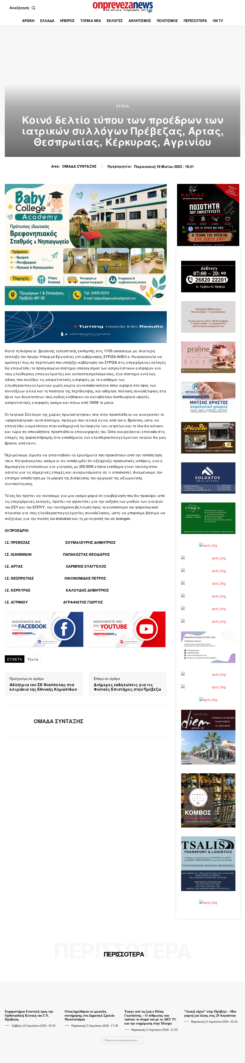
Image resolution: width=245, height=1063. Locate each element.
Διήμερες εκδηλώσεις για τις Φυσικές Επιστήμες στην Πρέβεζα (127, 686)
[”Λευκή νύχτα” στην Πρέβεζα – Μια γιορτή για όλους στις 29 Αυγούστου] (212, 986)
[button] (23, 8)
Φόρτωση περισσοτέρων (121, 1040)
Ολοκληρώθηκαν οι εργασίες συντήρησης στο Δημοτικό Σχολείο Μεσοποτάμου (89, 1015)
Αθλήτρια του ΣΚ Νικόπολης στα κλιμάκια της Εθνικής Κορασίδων (43, 686)
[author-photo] (8, 1025)
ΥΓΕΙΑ (122, 106)
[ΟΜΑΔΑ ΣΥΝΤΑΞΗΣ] (16, 721)
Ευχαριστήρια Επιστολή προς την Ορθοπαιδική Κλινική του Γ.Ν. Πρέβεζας (29, 1015)
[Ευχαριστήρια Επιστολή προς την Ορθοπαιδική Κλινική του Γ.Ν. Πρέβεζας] (33, 986)
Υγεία (33, 659)
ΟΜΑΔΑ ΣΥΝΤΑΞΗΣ (79, 166)
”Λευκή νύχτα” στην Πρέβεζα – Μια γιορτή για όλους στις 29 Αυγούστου (210, 1013)
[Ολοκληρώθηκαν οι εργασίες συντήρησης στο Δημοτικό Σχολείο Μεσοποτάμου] (93, 986)
